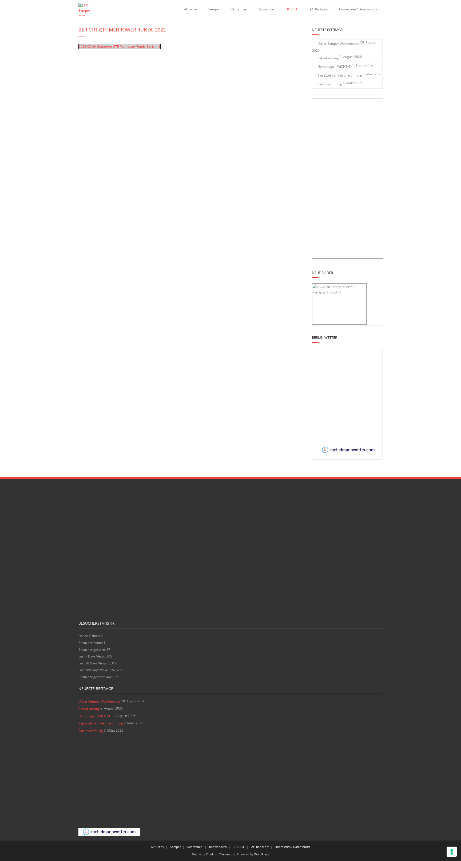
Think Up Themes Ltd (220, 854)
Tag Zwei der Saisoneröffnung (339, 75)
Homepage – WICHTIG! (334, 66)
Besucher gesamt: (92, 677)
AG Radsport (319, 9)
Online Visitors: (89, 635)
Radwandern (267, 9)
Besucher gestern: (92, 649)
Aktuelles (191, 9)
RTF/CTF (293, 9)
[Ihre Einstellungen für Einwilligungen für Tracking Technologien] (452, 852)
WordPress (261, 854)
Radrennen (239, 9)
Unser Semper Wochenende (338, 43)
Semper (214, 9)
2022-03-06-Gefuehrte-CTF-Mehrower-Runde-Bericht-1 (119, 46)
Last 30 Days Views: (93, 663)
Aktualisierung (328, 58)
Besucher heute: (91, 642)
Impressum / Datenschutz (358, 9)
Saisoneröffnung (329, 84)
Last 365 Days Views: (94, 670)
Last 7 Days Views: (92, 656)
